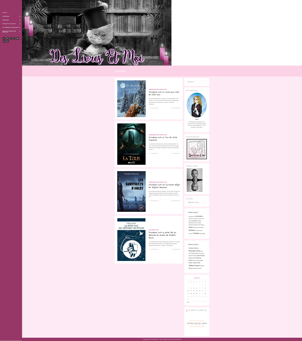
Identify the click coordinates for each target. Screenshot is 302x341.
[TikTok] (4, 41)
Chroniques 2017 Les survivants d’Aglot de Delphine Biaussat (164, 186)
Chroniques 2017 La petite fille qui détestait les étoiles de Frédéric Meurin (162, 235)
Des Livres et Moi (11, 5)
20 (196, 293)
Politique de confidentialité (175, 339)
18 (191, 293)
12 (193, 291)
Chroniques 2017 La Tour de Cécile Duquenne (163, 139)
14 (199, 291)
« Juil (188, 302)
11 (191, 291)
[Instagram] (14, 38)
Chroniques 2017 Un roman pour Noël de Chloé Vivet (164, 93)
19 (193, 293)
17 (188, 293)
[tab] (193, 212)
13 (196, 291)
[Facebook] (7, 38)
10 (188, 291)
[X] (4, 38)
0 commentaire (154, 108)
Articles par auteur (193, 244)
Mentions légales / (163, 339)
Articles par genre (193, 212)
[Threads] (10, 38)
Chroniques (152, 89)
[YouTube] (17, 38)
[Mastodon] (7, 41)
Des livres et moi (162, 89)
